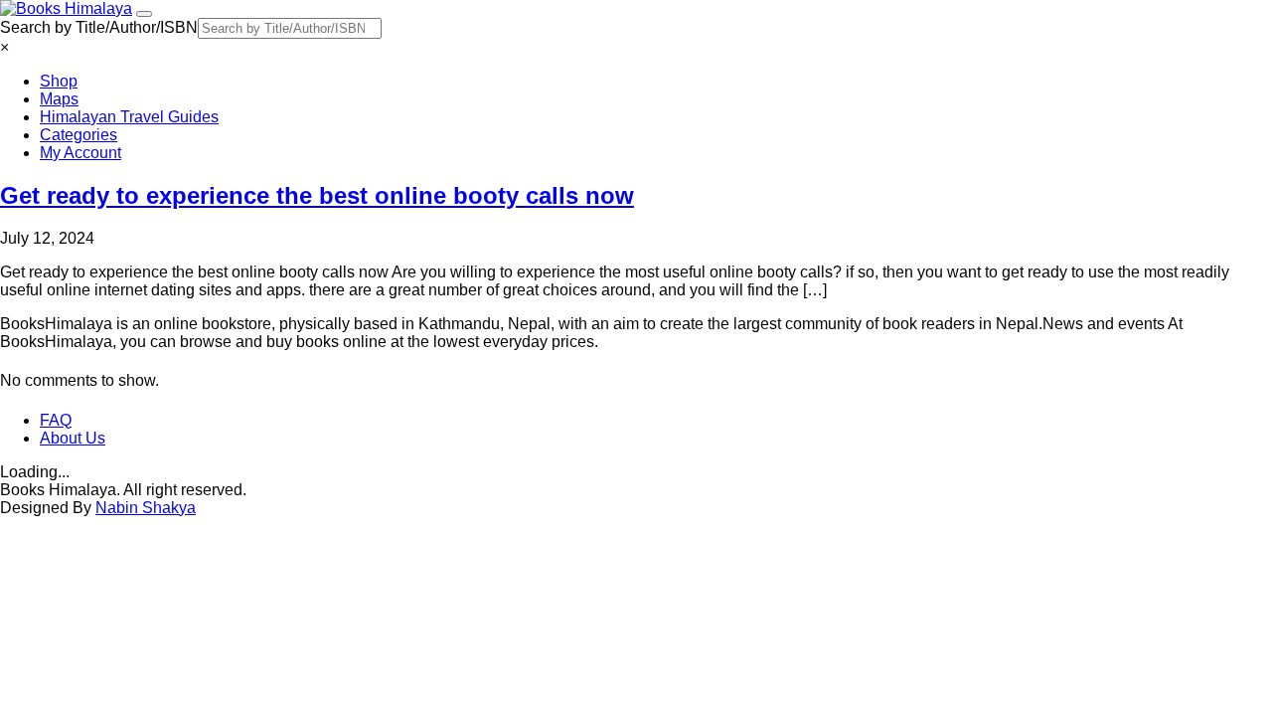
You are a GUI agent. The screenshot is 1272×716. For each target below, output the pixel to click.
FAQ (56, 420)
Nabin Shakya (145, 507)
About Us (72, 438)
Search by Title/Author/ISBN (99, 27)
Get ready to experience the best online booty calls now (317, 195)
